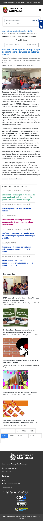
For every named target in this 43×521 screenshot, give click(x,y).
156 (4, 480)
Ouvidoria (18, 2)
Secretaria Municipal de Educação (14, 31)
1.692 (32, 436)
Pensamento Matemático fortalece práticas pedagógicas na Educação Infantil (16, 249)
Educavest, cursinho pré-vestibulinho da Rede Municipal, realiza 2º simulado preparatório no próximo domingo (18, 197)
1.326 (32, 431)
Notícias (20, 23)
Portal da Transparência (26, 2)
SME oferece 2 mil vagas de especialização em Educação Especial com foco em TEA (18, 262)
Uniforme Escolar (16, 179)
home (5, 179)
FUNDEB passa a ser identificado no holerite (16, 209)
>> (39, 436)
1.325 (24, 431)
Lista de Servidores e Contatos (12, 484)
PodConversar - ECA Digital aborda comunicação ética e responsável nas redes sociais (17, 222)
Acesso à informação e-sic (8, 2)
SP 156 (35, 2)
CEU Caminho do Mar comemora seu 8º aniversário (20, 392)
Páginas (12, 23)
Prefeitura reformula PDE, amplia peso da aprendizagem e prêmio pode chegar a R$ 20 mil (18, 235)
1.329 (20, 436)
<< (8, 431)
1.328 (12, 436)
